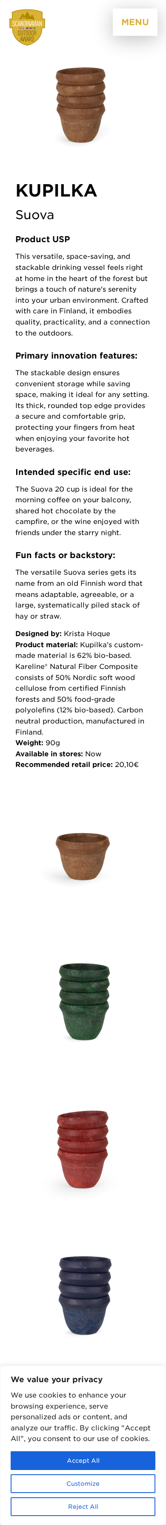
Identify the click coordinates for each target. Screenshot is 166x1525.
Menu (135, 22)
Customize (83, 1483)
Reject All (83, 1506)
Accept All (83, 1460)
